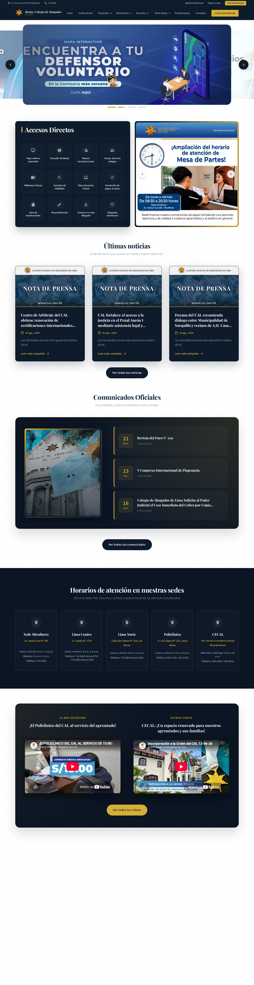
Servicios (141, 13)
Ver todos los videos (127, 810)
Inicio (70, 13)
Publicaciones (182, 13)
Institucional (85, 13)
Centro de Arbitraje (225, 13)
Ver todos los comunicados (127, 545)
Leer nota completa (35, 354)
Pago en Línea (214, 3)
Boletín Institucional (194, 3)
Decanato (103, 13)
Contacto (201, 13)
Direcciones (122, 13)
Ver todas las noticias (127, 373)
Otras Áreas (161, 13)
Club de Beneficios (235, 3)
